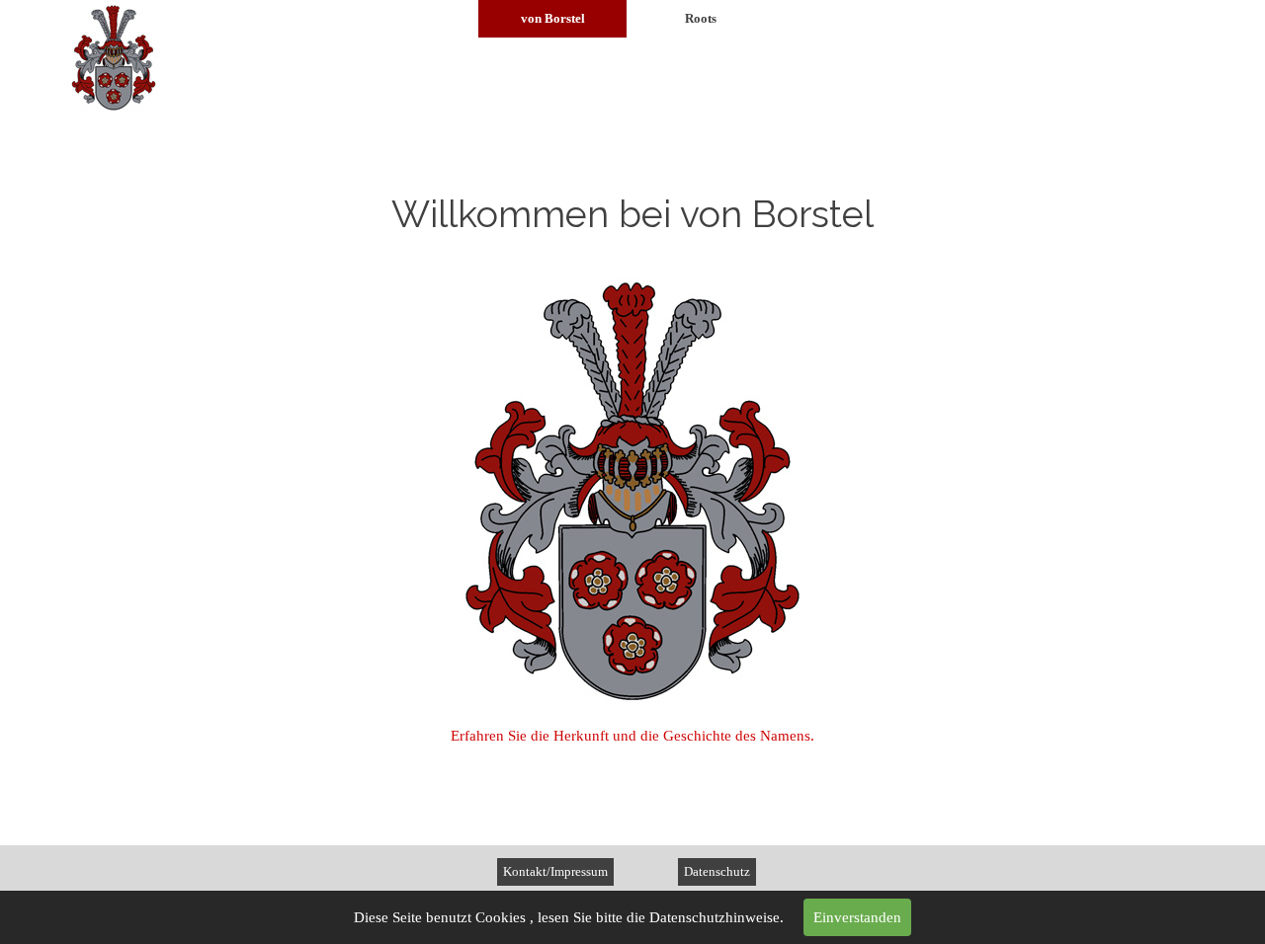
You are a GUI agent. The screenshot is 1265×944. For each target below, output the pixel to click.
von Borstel (553, 18)
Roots (701, 18)
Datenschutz (717, 871)
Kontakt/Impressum (555, 871)
